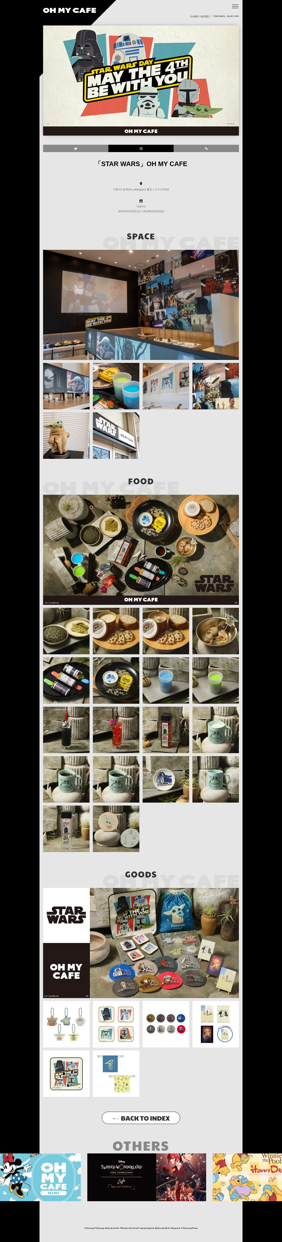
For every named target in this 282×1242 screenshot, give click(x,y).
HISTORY (205, 16)
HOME (195, 16)
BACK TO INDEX (145, 1117)
